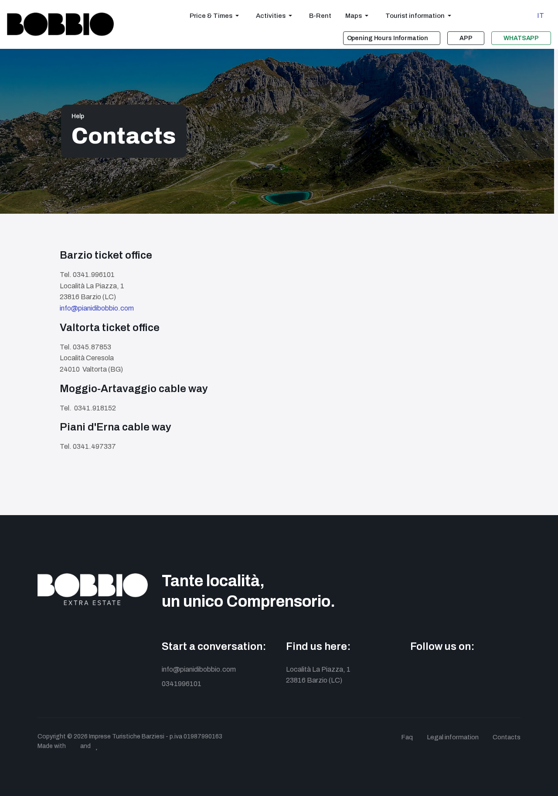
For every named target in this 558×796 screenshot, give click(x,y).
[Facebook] (415, 673)
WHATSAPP (521, 38)
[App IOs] (494, 673)
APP (466, 38)
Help (77, 116)
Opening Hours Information (388, 38)
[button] (216, 15)
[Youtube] (454, 673)
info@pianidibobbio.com (97, 308)
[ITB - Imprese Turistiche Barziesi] (60, 24)
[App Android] (474, 673)
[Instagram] (435, 673)
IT (540, 15)
